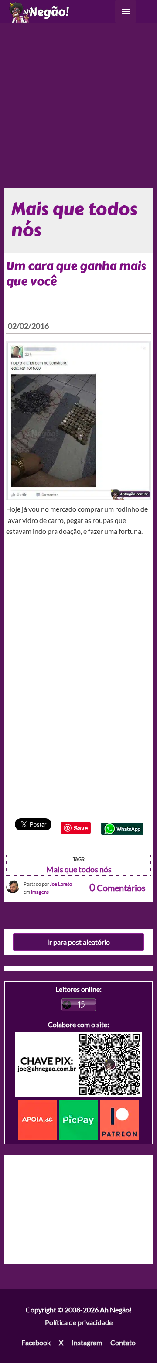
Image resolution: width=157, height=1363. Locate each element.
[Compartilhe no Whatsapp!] (122, 827)
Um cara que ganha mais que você (76, 273)
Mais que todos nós (79, 869)
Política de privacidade (79, 1322)
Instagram (87, 1342)
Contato (123, 1342)
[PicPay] (79, 1119)
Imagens (40, 892)
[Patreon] (119, 1119)
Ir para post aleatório (78, 942)
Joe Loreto (61, 884)
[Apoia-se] (38, 1119)
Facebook (36, 1342)
